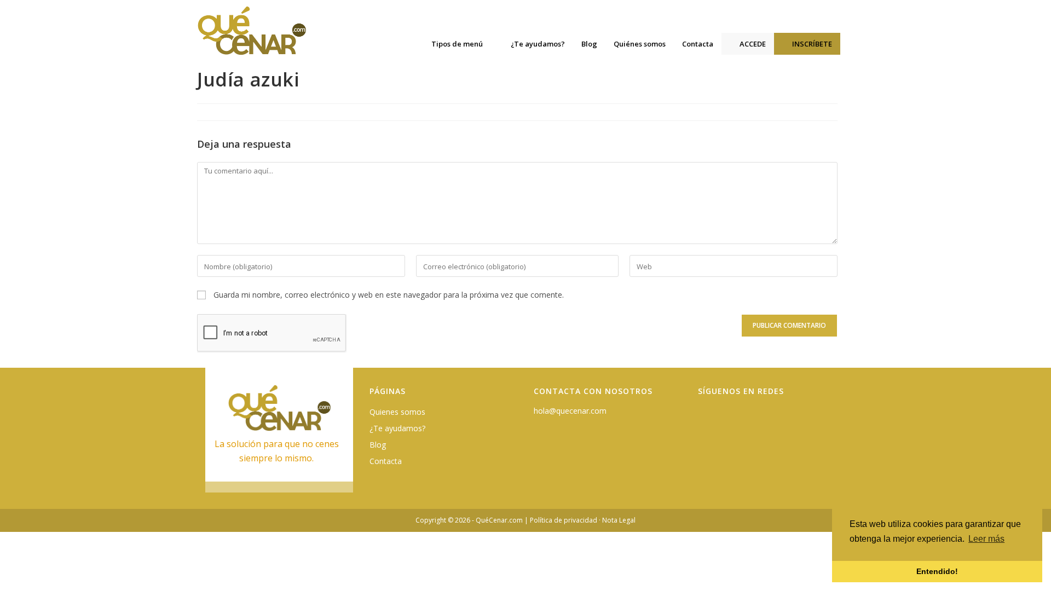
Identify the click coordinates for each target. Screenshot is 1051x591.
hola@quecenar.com (570, 410)
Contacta (385, 461)
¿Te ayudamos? (397, 428)
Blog (377, 444)
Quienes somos (397, 412)
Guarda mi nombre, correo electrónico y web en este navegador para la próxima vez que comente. (388, 294)
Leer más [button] (986, 538)
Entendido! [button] (937, 571)
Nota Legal (619, 520)
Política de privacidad (563, 520)
